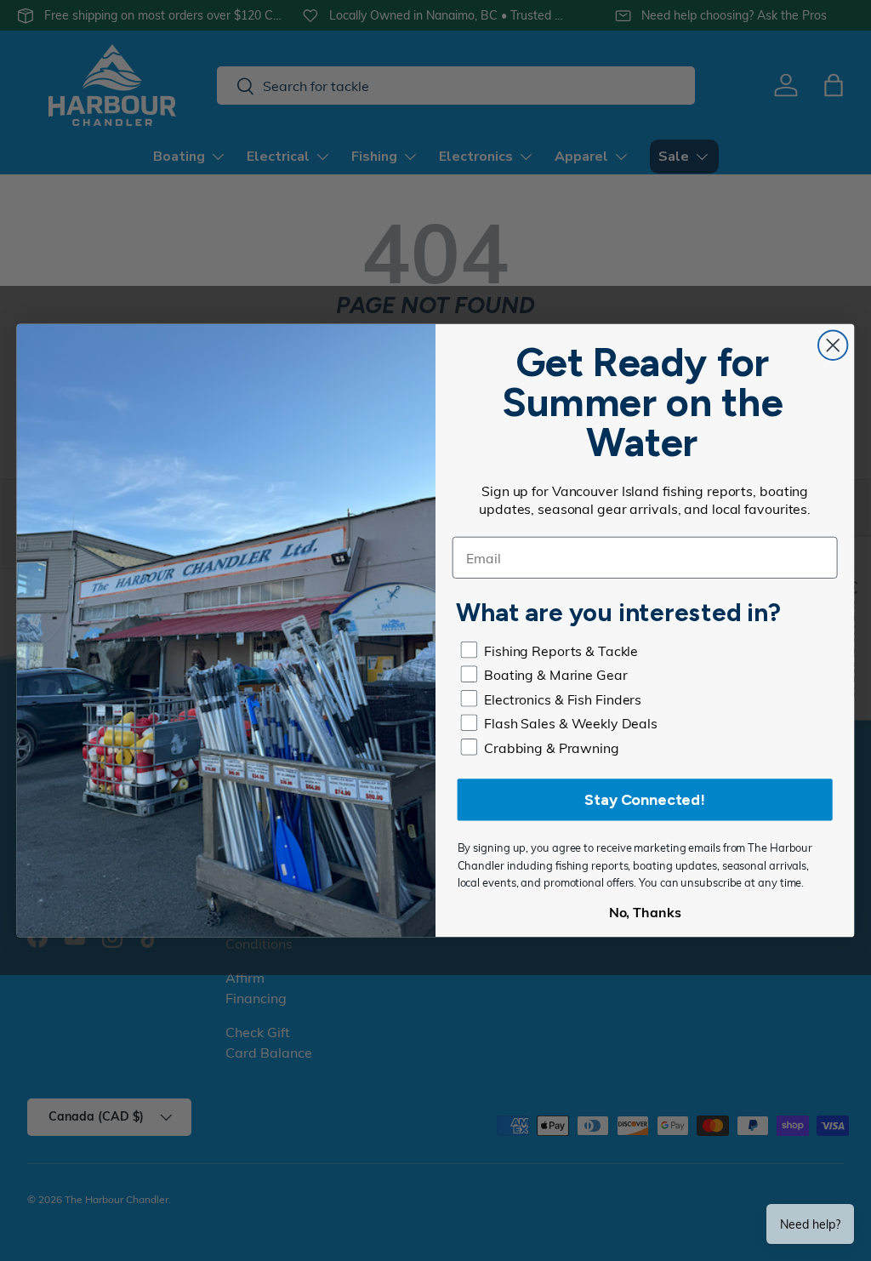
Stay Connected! (644, 799)
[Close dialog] (832, 345)
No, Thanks (645, 912)
